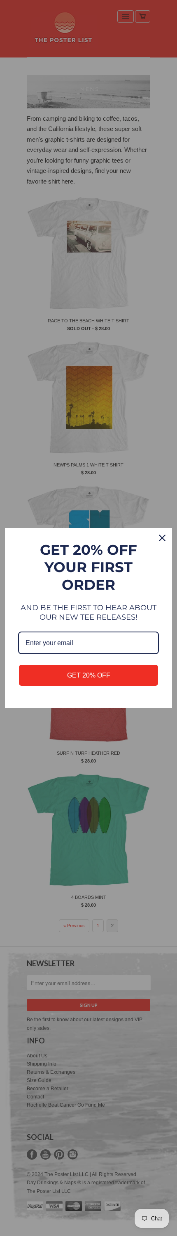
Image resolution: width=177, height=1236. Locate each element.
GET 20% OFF (88, 675)
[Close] (162, 538)
